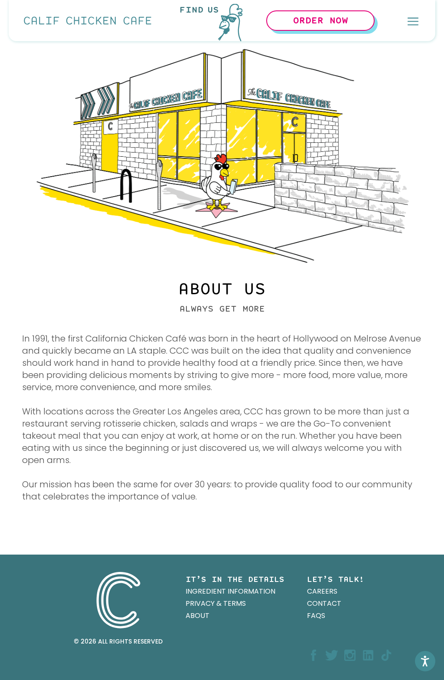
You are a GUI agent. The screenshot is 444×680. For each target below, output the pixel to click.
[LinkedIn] (368, 656)
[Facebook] (313, 656)
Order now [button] (320, 21)
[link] (87, 20)
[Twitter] (331, 656)
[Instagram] (349, 656)
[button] (413, 21)
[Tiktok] (386, 656)
